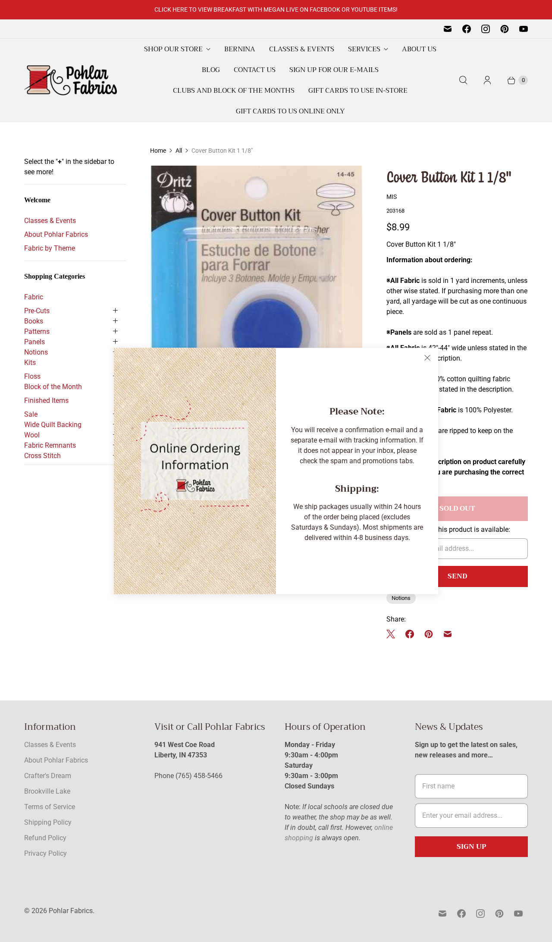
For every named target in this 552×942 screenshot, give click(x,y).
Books (33, 321)
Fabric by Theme (49, 248)
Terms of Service (49, 807)
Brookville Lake (47, 791)
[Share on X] (393, 634)
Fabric (33, 297)
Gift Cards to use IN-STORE (358, 91)
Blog (211, 70)
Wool (32, 435)
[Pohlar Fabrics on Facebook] (466, 28)
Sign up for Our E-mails (334, 70)
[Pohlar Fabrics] (70, 80)
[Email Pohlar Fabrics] (447, 28)
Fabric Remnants (50, 445)
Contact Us (255, 70)
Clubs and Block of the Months (234, 91)
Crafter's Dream (47, 776)
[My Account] (487, 80)
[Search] (463, 80)
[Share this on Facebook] (409, 634)
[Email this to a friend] (447, 634)
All (179, 150)
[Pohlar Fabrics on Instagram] (485, 28)
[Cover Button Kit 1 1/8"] (256, 340)
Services (364, 49)
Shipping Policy (48, 822)
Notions (36, 352)
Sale (31, 414)
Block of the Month (53, 387)
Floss (32, 376)
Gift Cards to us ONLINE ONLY (290, 111)
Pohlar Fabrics (71, 911)
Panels (34, 342)
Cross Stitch (42, 456)
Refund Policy (45, 838)
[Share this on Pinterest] (428, 634)
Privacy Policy (45, 853)
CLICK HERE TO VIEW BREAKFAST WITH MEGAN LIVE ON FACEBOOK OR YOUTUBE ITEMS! (276, 9)
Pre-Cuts (37, 311)
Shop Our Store (173, 49)
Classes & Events (301, 49)
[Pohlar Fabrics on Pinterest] (504, 28)
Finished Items (46, 400)
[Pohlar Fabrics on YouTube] (523, 28)
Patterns (37, 331)
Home (158, 150)
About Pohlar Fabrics (56, 234)
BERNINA (239, 49)
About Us (419, 49)
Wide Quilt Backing (53, 425)
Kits (30, 362)
